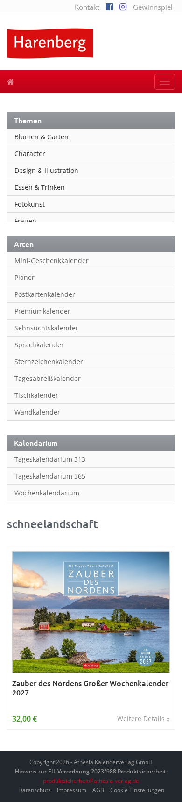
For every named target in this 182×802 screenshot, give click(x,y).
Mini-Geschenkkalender (51, 260)
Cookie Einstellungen (137, 790)
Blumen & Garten (41, 136)
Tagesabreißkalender (47, 378)
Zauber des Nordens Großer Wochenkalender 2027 (90, 687)
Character (29, 153)
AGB (98, 790)
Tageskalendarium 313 (49, 459)
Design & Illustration (46, 170)
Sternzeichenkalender (48, 361)
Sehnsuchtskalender (46, 327)
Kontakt (87, 7)
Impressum (71, 790)
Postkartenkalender (44, 294)
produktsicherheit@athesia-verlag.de (91, 781)
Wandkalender (37, 412)
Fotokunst (29, 204)
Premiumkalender (42, 311)
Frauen (25, 220)
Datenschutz (34, 790)
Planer (24, 277)
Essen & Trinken (39, 187)
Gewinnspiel (153, 7)
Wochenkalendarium (46, 492)
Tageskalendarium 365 (49, 476)
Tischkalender (36, 395)
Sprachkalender (39, 344)
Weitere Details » (143, 718)
